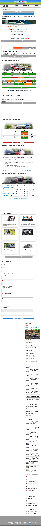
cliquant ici (27, 90)
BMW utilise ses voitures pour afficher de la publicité (34, 444)
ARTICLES (26, 6)
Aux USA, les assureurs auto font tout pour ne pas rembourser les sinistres (34, 429)
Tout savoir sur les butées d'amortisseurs (7, 223)
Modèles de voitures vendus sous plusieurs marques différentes (27, 236)
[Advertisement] (19, 111)
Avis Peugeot (30, 413)
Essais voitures (31, 479)
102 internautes (23, 30)
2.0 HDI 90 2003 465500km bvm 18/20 (15, 99)
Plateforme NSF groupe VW (25, 249)
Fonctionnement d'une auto (34, 500)
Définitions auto (31, 503)
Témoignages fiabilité (32, 488)
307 (9, 9)
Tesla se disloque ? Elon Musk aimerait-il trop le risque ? (34, 458)
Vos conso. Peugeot (32, 513)
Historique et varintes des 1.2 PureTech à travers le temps (34, 392)
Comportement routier (32, 347)
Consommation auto (32, 483)
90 (32, 356)
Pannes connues (31, 490)
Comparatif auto (31, 481)
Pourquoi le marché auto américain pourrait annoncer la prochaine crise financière (33, 424)
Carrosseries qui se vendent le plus (9, 235)
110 (32, 358)
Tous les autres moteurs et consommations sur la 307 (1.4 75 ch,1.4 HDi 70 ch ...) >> (18, 170)
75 (30, 353)
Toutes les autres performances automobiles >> (19, 198)
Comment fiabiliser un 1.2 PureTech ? (34, 389)
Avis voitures (30, 476)
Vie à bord (29, 345)
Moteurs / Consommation (32, 344)
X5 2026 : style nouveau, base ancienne (32, 470)
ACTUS (36, 6)
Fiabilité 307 (29, 348)
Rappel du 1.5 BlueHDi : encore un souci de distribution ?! (34, 376)
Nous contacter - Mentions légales (20, 519)
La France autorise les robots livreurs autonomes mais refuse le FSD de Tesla (34, 434)
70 (31, 355)
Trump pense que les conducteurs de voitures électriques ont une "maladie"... (34, 439)
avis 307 (29, 342)
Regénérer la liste (18, 257)
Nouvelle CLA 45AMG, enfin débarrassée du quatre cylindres (34, 450)
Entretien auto (31, 498)
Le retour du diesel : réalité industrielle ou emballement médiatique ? (34, 385)
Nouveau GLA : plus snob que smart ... (33, 447)
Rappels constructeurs (33, 492)
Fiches (3, 9)
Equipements (30, 352)
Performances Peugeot (32, 406)
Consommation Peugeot (32, 411)
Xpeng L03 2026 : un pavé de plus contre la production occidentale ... (34, 463)
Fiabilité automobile (32, 486)
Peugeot (6, 9)
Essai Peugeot (30, 408)
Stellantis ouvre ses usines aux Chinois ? (33, 367)
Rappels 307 (29, 350)
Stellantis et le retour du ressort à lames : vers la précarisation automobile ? (34, 380)
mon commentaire (18, 318)
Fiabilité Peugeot (31, 415)
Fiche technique (30, 341)
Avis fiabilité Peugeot (32, 511)
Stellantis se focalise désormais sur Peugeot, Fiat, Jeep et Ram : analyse (34, 371)
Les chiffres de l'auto (32, 505)
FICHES (15, 6)
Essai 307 (29, 339)
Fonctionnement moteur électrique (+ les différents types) (27, 223)
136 (32, 361)
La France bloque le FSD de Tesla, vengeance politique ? (34, 454)
